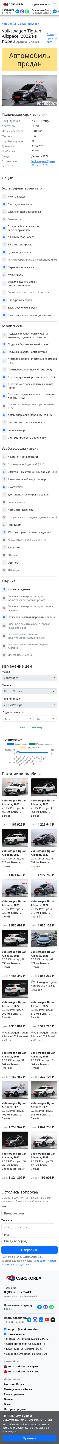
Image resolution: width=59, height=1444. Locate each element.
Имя (4, 1206)
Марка (6, 671)
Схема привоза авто (52, 38)
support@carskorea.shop (23, 1329)
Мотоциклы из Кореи (18, 1389)
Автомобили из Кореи (23, 1366)
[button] (51, 90)
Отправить (29, 1250)
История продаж (15, 1409)
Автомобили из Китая (23, 1371)
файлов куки (9, 1430)
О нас (7, 1404)
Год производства (14, 712)
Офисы (8, 1399)
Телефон (6, 1220)
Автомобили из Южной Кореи (20, 24)
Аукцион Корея (14, 1384)
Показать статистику (29, 727)
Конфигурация (11, 699)
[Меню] (54, 4)
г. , (26, 1338)
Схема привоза (14, 1394)
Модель (7, 685)
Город (5, 1234)
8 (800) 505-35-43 (41, 4)
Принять (29, 1438)
